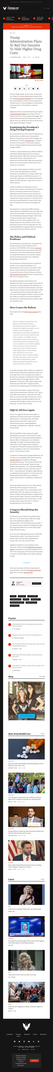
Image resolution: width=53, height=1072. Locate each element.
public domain (40, 80)
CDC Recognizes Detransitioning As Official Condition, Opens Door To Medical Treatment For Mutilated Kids (24, 798)
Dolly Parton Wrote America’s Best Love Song (22, 975)
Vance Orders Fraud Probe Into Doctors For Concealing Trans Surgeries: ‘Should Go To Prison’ (24, 866)
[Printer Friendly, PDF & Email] (37, 88)
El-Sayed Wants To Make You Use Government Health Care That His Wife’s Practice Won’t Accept (26, 832)
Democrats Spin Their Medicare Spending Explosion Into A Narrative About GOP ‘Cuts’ (26, 764)
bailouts (13, 596)
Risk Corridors (14, 605)
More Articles (36, 583)
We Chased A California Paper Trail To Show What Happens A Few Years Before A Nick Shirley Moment (26, 942)
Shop (10, 676)
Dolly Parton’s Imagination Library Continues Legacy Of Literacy (25, 1007)
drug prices (22, 596)
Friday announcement (31, 312)
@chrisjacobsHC (28, 572)
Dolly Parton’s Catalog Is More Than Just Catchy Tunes (24, 909)
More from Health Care (19, 734)
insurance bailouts (15, 599)
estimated (38, 248)
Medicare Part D (35, 599)
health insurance (32, 596)
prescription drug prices (17, 602)
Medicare (26, 599)
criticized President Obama (18, 114)
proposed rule (30, 140)
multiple (12, 460)
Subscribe (34, 1060)
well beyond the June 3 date (18, 274)
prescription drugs (31, 602)
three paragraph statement (23, 98)
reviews (17, 460)
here (27, 379)
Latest (11, 879)
